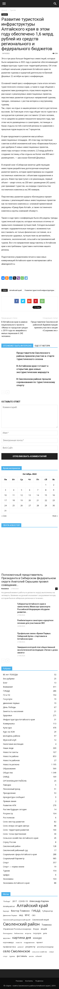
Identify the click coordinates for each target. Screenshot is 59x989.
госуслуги (37, 933)
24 (5, 505)
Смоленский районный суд (15, 850)
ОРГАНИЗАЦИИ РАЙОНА (14, 780)
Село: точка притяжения (14, 834)
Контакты (29, 981)
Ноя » (55, 516)
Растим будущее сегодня (14, 809)
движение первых (11, 703)
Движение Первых (10, 915)
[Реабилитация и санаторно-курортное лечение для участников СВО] (8, 624)
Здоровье (7, 715)
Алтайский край (15, 290)
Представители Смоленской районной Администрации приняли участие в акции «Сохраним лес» (44, 326)
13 (30, 495)
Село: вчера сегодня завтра (16, 825)
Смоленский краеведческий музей (16, 920)
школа (31, 956)
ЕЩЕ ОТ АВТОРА (42, 346)
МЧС (27, 915)
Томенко (47, 924)
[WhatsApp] (22, 278)
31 (5, 510)
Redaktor (5, 589)
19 (21, 500)
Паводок (7, 785)
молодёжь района (11, 736)
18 (13, 500)
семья (51, 952)
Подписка (39, 981)
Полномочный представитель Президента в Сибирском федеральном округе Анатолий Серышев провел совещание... (28, 580)
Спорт (6, 862)
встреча (28, 933)
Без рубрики (8, 678)
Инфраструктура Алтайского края (19, 719)
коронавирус (8, 942)
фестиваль (22, 956)
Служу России (9, 842)
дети (45, 933)
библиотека (18, 933)
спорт (5, 956)
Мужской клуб (9, 740)
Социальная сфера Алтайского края (20, 854)
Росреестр (8, 813)
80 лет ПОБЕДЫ (10, 674)
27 (30, 505)
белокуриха (7, 933)
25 (13, 505)
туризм (12, 956)
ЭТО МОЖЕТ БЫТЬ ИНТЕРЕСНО (17, 346)
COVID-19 (23, 901)
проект (39, 942)
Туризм (13, 10)
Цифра (6, 874)
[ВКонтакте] (3, 278)
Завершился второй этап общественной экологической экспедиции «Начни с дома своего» (37, 650)
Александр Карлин (39, 901)
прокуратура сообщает (14, 797)
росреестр (30, 946)
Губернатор (47, 911)
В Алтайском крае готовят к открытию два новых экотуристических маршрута (32, 369)
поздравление (29, 942)
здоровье (6, 938)
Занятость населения (13, 711)
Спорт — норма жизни (13, 866)
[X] (14, 278)
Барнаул (6, 911)
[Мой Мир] (10, 278)
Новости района (10, 756)
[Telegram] (26, 278)
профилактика (9, 947)
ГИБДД (6, 691)
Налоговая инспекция (13, 744)
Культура (7, 727)
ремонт (21, 947)
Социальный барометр (13, 858)
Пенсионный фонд (11, 789)
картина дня (21, 937)
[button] (55, 3)
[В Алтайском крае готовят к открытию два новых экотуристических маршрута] (8, 369)
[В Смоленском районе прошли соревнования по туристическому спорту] (8, 382)
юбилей (39, 956)
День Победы (9, 707)
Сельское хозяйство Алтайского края (20, 838)
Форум (36, 929)
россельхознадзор (45, 947)
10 (5, 495)
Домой (4, 10)
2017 (14, 901)
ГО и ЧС (6, 695)
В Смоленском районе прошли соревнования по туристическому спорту (35, 382)
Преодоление (9, 793)
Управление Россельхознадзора (17, 929)
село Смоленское (16, 951)
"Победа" (6, 901)
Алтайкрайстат (9, 906)
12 (21, 495)
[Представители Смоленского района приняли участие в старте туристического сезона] (8, 356)
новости (19, 942)
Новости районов (11, 760)
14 (38, 495)
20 (30, 500)
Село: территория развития (16, 830)
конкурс (37, 937)
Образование (9, 768)
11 (13, 495)
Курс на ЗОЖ (9, 731)
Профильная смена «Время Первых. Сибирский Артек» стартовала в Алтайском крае (34, 636)
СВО (33, 915)
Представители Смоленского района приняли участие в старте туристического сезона (35, 355)
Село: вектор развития (13, 821)
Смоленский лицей (40, 919)
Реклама (19, 981)
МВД (21, 915)
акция (44, 928)
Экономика (8, 879)
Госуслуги (7, 699)
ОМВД (6, 776)
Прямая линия (9, 801)
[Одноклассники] (7, 278)
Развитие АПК (9, 805)
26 (21, 505)
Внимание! (8, 686)
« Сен (4, 516)
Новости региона (11, 764)
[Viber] (18, 278)
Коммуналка (9, 723)
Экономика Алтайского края (16, 883)
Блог (5, 682)
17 (5, 500)
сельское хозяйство (39, 952)
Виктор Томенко (20, 910)
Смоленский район (11, 846)
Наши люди (8, 748)
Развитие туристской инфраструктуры (39, 290)
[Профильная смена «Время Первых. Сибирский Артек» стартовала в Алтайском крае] (8, 636)
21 (38, 500)
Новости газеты (10, 752)
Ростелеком (8, 817)
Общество (8, 772)
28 (38, 505)
